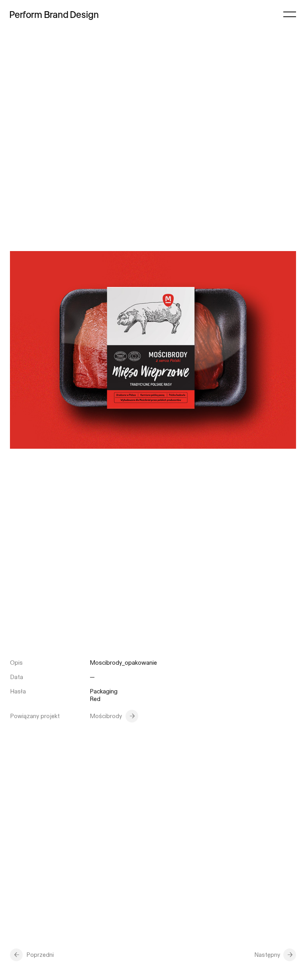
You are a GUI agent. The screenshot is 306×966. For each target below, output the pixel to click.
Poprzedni (40, 955)
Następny (267, 955)
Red (95, 699)
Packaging (104, 691)
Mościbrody (106, 716)
